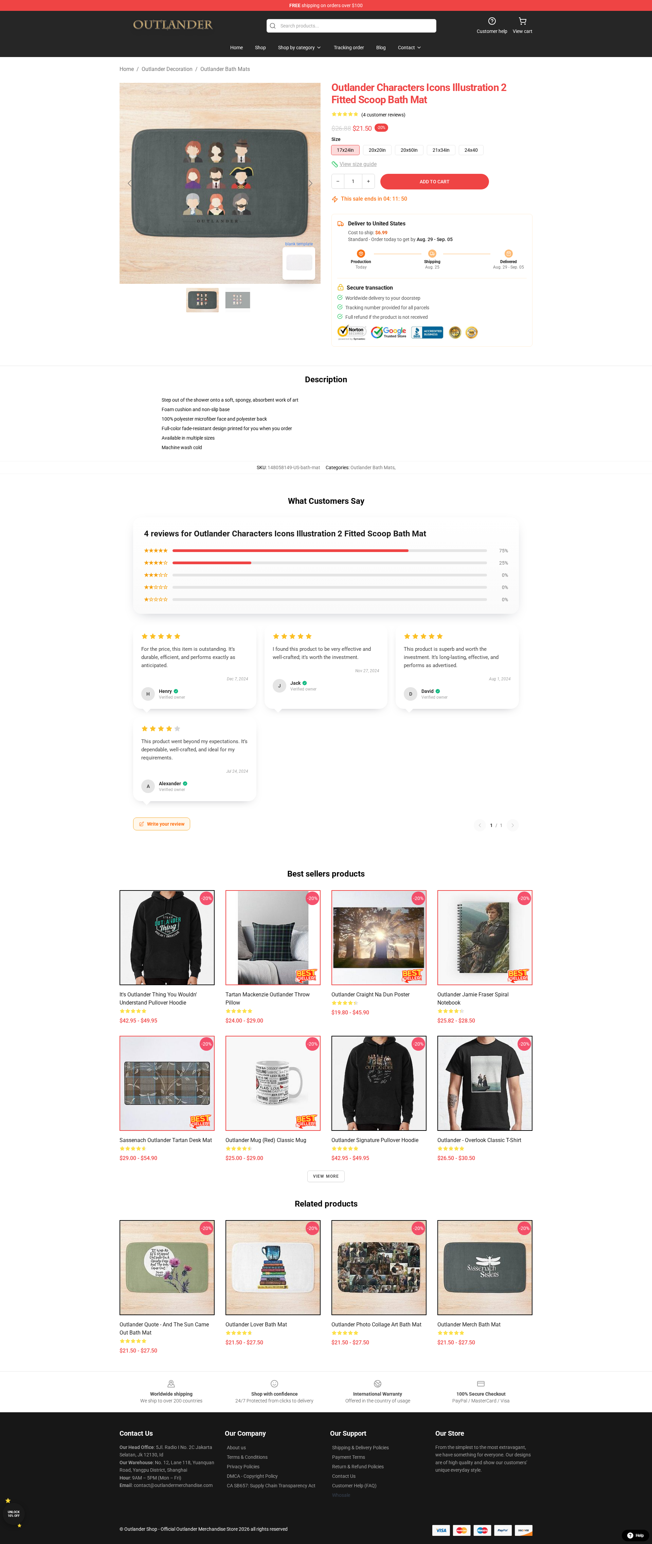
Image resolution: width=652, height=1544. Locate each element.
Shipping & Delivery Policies (360, 1447)
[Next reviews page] (513, 825)
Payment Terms (348, 1457)
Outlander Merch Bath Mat (469, 1324)
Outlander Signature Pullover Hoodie (374, 1140)
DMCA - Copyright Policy (252, 1476)
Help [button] (640, 1535)
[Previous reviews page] (480, 825)
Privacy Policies (243, 1466)
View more (326, 1176)
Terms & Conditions (247, 1457)
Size (336, 139)
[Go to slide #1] (202, 300)
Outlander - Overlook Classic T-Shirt (479, 1140)
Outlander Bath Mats (225, 69)
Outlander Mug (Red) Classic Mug (265, 1140)
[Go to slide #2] (237, 300)
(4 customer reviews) (383, 114)
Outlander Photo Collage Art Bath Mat (376, 1324)
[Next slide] (310, 183)
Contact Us (344, 1476)
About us (236, 1447)
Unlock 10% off (14, 1514)
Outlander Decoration (167, 69)
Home (127, 69)
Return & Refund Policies (358, 1466)
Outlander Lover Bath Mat (256, 1324)
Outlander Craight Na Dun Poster (370, 994)
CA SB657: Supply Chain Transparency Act (271, 1485)
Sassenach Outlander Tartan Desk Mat (166, 1140)
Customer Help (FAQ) (354, 1485)
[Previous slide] (130, 183)
